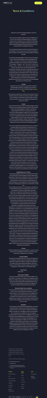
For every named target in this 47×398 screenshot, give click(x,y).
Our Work (23, 382)
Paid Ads (10, 383)
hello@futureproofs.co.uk (15, 361)
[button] (43, 3)
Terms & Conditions (33, 377)
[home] (8, 3)
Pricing (22, 380)
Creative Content (12, 380)
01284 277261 (12, 363)
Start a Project (22, 387)
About (22, 377)
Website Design (12, 374)
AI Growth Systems (11, 386)
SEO (9, 376)
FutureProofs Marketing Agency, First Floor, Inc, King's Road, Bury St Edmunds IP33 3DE (17, 366)
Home (22, 375)
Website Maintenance (11, 390)
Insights (22, 384)
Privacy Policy (26, 271)
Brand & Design (12, 378)
